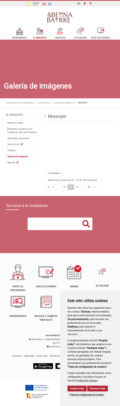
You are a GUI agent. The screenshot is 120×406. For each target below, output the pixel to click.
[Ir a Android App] (43, 366)
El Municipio (40, 37)
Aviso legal (42, 356)
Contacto (17, 356)
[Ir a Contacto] (79, 3)
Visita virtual (13, 144)
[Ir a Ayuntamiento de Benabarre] (60, 17)
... (58, 187)
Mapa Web (29, 356)
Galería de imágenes (64, 103)
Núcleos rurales (15, 123)
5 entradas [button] (53, 173)
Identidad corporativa (18, 138)
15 (77, 187)
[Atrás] (45, 116)
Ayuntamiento (19, 37)
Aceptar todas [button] (77, 388)
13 (64, 187)
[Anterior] (48, 187)
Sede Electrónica (100, 37)
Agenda (11, 162)
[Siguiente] (94, 187)
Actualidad (80, 37)
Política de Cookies (87, 380)
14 (71, 187)
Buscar (86, 223)
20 (89, 187)
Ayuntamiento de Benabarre (20, 103)
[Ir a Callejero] (85, 3)
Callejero (11, 150)
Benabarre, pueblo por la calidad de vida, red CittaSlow (22, 131)
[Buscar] (90, 3)
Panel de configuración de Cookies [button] (87, 395)
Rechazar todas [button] (97, 388)
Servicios (60, 37)
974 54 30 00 (60, 343)
